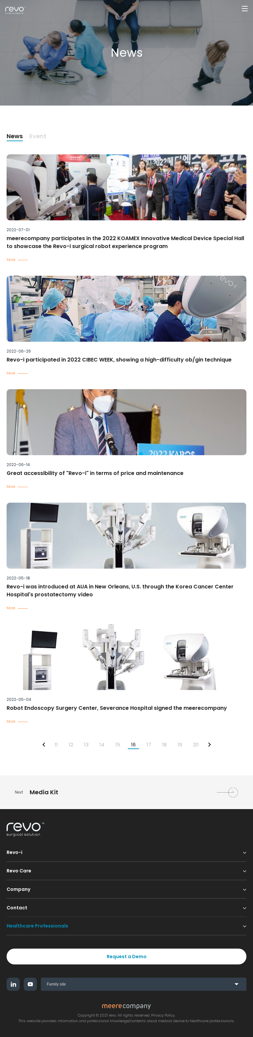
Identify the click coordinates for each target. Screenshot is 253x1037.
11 (56, 744)
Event (37, 136)
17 (149, 744)
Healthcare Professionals (37, 926)
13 (86, 744)
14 (101, 744)
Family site (56, 984)
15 (117, 744)
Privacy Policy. (163, 1015)
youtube (30, 984)
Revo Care (19, 870)
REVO (15, 11)
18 (164, 744)
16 (133, 744)
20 (196, 744)
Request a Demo (127, 956)
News (15, 136)
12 (71, 744)
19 (180, 744)
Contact (17, 907)
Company (18, 889)
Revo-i (14, 852)
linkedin (13, 984)
